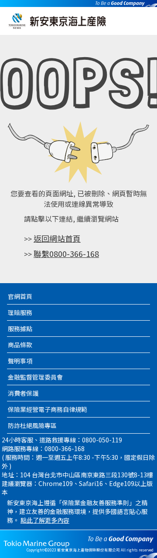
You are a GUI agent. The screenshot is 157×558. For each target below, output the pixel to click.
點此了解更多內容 (44, 520)
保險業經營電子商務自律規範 (47, 409)
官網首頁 (20, 296)
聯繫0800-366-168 (66, 253)
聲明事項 (20, 360)
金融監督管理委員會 (35, 377)
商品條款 (20, 344)
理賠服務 (20, 312)
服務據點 (20, 328)
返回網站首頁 (57, 238)
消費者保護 (23, 393)
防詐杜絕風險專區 (32, 425)
